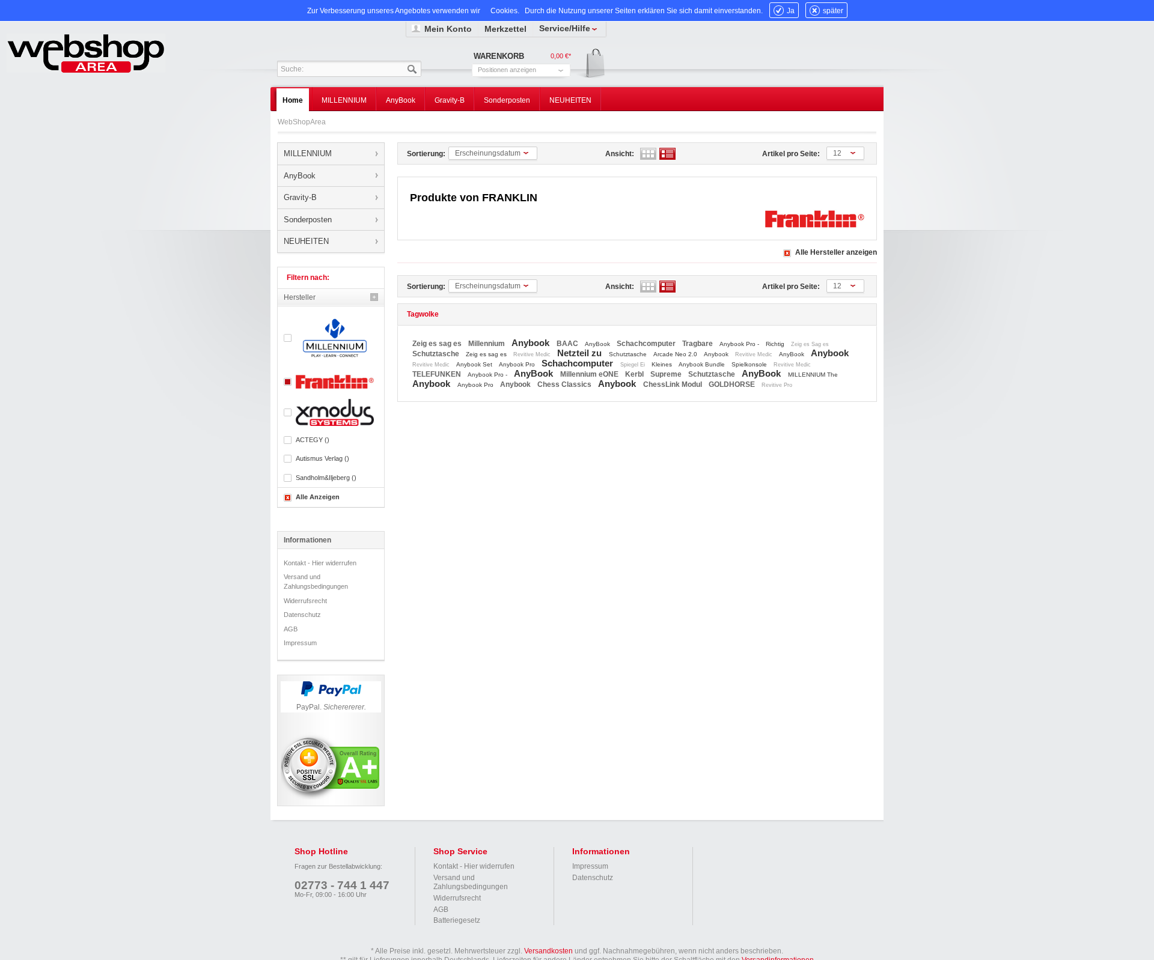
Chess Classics (565, 384)
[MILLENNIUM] (331, 337)
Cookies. (504, 11)
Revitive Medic (532, 354)
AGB (291, 629)
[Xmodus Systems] (331, 412)
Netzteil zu (580, 353)
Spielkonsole (750, 364)
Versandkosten (548, 951)
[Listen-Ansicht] (667, 154)
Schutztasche (436, 354)
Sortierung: (426, 154)
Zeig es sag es (437, 343)
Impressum (300, 642)
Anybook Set (475, 364)
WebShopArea (86, 53)
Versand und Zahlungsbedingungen (316, 581)
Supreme (666, 374)
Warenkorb (591, 64)
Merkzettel (505, 29)
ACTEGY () (312, 439)
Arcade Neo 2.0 (676, 354)
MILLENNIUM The (813, 374)
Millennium (487, 343)
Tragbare (698, 343)
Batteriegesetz (456, 920)
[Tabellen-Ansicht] (648, 154)
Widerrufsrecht (305, 600)
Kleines (663, 364)
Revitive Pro (777, 385)
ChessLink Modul (673, 384)
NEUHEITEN (306, 241)
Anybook (531, 343)
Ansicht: (619, 154)
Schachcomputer (647, 343)
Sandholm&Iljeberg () (326, 477)
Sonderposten (308, 219)
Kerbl (635, 374)
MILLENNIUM (308, 153)
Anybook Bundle (703, 364)
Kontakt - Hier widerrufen (320, 563)
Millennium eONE (590, 374)
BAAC (568, 343)
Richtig (776, 344)
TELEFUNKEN (437, 374)
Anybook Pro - (740, 344)
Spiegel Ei (633, 365)
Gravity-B (300, 197)
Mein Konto (448, 29)
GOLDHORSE (733, 384)
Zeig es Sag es (810, 344)
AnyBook (300, 175)
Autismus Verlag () (322, 458)
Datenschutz (302, 614)
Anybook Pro (518, 364)
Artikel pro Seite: (791, 154)
